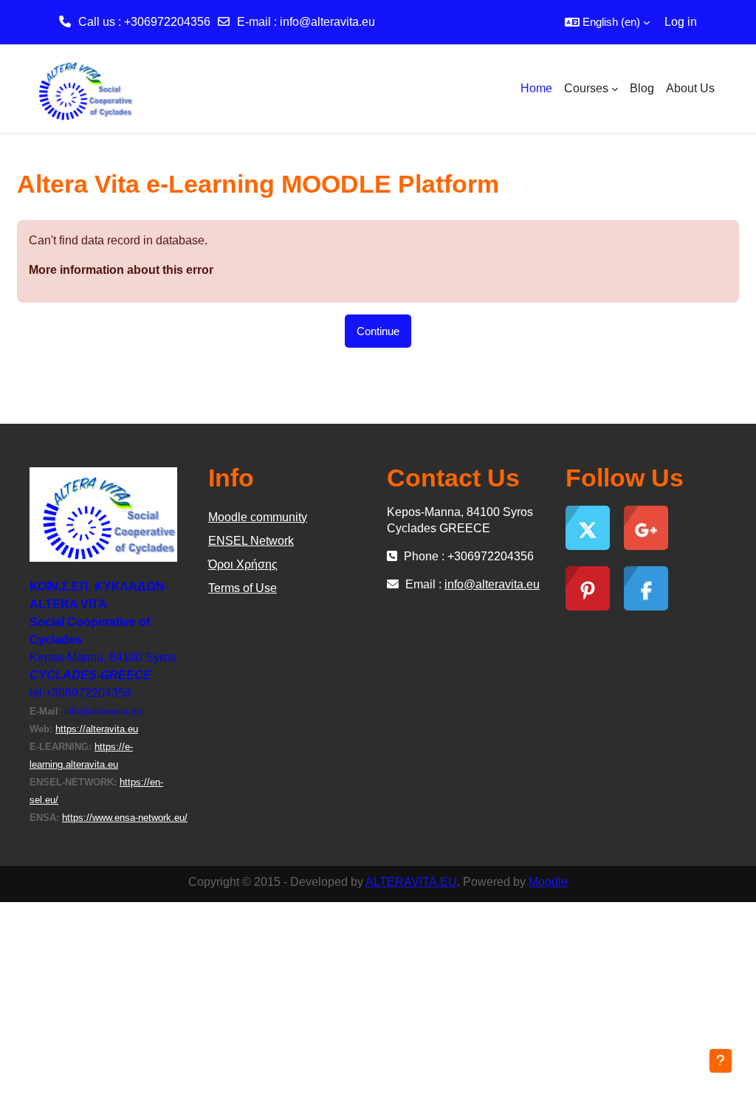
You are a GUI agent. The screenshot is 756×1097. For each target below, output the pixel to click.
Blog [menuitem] (642, 88)
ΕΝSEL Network (251, 540)
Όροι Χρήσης (243, 564)
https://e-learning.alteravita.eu (81, 755)
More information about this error (121, 270)
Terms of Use (242, 588)
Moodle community (257, 517)
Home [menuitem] (536, 88)
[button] (607, 22)
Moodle (548, 882)
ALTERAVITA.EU (411, 882)
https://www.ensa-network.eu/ (125, 817)
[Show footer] (720, 1060)
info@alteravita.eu (327, 22)
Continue (378, 331)
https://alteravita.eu (96, 729)
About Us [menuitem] (690, 88)
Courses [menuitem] (586, 88)
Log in (680, 22)
